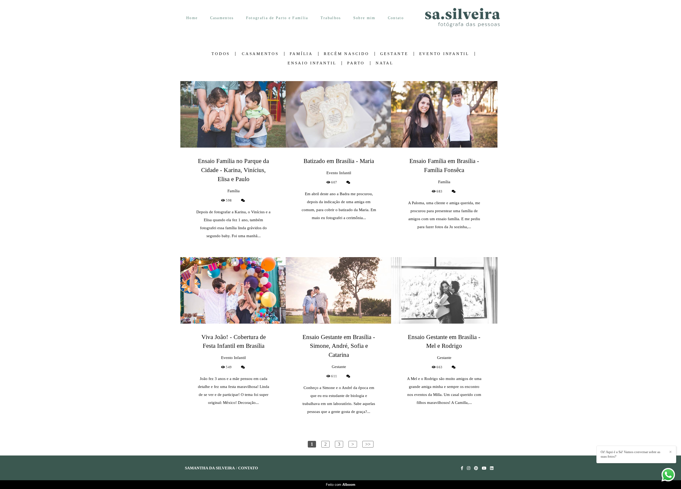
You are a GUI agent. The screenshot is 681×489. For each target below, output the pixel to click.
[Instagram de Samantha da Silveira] (468, 468)
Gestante (394, 54)
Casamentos (222, 18)
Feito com (340, 485)
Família (301, 54)
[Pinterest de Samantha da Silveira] (476, 468)
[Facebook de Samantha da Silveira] (462, 468)
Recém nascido (346, 54)
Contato (396, 18)
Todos (220, 54)
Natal (384, 63)
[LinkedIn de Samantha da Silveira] (491, 468)
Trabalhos (331, 18)
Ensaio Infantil (312, 63)
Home (192, 18)
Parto (356, 63)
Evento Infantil (444, 54)
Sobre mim (364, 18)
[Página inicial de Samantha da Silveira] (462, 18)
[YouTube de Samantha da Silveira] (484, 468)
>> (368, 444)
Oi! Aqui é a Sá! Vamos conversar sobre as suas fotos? (630, 454)
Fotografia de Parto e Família (277, 18)
